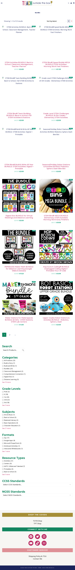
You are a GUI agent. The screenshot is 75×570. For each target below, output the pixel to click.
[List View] (71, 21)
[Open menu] (1, 3)
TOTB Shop (37, 521)
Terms (39, 567)
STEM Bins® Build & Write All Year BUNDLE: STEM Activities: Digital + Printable (18, 167)
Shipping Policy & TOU (37, 556)
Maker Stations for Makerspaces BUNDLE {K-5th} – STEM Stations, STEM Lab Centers (19, 320)
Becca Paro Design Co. (48, 567)
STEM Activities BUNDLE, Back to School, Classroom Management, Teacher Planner (19, 64)
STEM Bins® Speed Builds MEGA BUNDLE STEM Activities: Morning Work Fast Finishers (56, 64)
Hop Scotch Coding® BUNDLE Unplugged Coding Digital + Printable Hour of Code (56, 269)
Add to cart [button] (18, 226)
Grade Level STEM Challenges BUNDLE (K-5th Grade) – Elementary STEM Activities (56, 116)
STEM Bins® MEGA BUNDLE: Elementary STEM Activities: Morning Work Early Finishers (56, 218)
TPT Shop (37, 523)
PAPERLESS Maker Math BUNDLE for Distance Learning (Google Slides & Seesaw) (19, 269)
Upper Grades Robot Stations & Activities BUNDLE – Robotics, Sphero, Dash (56, 320)
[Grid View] (69, 21)
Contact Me (37, 559)
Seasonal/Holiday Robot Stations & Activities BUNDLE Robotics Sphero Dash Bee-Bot (56, 167)
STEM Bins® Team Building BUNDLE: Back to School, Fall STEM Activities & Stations (18, 116)
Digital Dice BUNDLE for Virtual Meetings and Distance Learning (19, 217)
